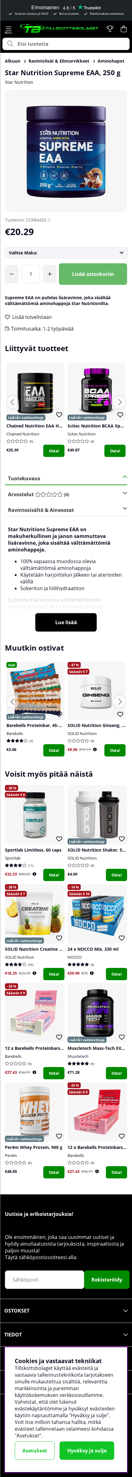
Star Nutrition (19, 82)
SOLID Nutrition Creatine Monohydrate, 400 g (53, 949)
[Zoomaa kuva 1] (66, 151)
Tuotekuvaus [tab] (24, 478)
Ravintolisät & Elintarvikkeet (59, 61)
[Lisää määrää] (49, 274)
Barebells (14, 733)
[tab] (64, 494)
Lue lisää (66, 622)
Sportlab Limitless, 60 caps (33, 850)
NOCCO (75, 957)
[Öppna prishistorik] (95, 749)
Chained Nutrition (22, 434)
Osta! (54, 451)
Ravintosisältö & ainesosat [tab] (41, 510)
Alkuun (12, 61)
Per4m (11, 1155)
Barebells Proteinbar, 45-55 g (36, 725)
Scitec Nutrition (82, 434)
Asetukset (34, 1450)
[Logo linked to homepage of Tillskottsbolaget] (59, 28)
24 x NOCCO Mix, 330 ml (93, 949)
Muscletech (78, 1056)
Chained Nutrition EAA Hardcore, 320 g (47, 426)
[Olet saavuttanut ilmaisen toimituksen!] (11, 274)
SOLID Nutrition (82, 733)
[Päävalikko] (8, 29)
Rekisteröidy (106, 1279)
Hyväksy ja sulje (87, 1450)
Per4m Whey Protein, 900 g (33, 1147)
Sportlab (13, 858)
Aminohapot (111, 61)
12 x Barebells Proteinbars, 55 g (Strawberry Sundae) (60, 1048)
